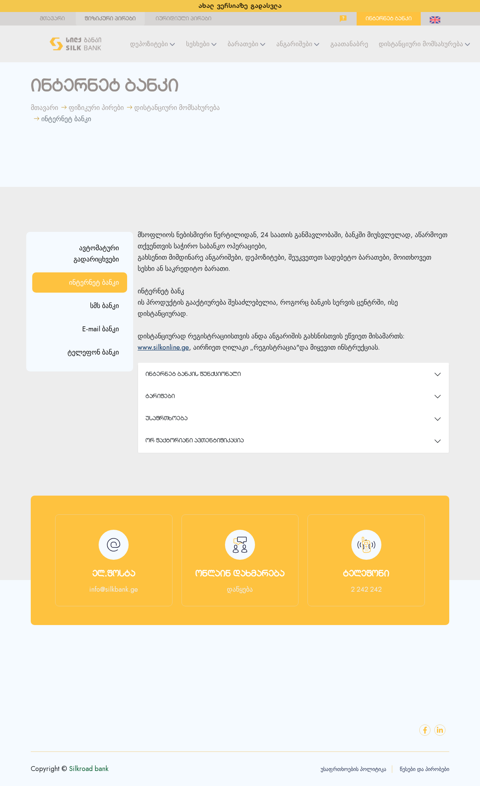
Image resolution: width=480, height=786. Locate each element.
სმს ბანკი (104, 306)
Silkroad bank (88, 769)
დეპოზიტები (149, 43)
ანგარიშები (294, 43)
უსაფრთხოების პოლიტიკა (353, 769)
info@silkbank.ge (113, 589)
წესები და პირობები (424, 769)
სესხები (198, 43)
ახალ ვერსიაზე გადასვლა (240, 6)
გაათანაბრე (349, 43)
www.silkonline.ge (163, 347)
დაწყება (240, 589)
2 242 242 (366, 589)
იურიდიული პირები (184, 19)
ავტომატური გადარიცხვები (96, 253)
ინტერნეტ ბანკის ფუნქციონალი (193, 374)
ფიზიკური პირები (110, 19)
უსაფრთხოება (167, 419)
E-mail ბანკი (100, 329)
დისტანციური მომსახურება (421, 43)
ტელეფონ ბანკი (93, 352)
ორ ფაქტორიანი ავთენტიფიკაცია (195, 441)
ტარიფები (160, 397)
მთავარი (52, 19)
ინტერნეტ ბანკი (389, 19)
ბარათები (243, 43)
